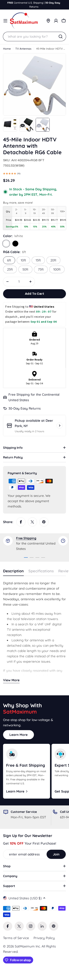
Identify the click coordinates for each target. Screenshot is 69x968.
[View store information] (60, 425)
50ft (25, 269)
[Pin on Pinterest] (43, 521)
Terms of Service (16, 938)
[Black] (15, 244)
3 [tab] (37, 557)
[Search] (60, 36)
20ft (53, 260)
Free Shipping (26, 538)
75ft (41, 269)
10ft (23, 260)
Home (7, 48)
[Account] (56, 20)
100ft (57, 269)
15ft (38, 260)
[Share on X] (32, 521)
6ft (9, 260)
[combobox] (34, 36)
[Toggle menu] (5, 20)
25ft (10, 269)
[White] (6, 244)
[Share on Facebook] (20, 521)
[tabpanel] (30, 543)
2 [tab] (32, 557)
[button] (10, 174)
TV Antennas (23, 48)
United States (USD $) (25, 898)
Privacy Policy (44, 938)
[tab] (13, 572)
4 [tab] (43, 557)
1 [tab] (26, 557)
